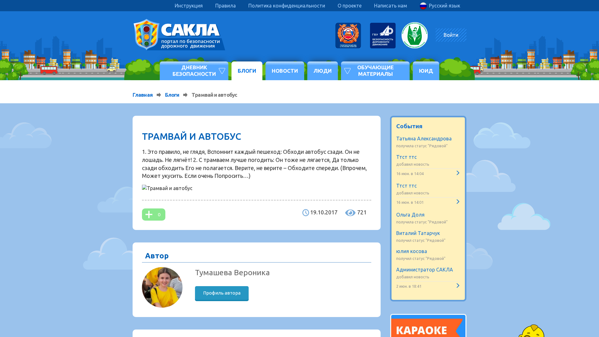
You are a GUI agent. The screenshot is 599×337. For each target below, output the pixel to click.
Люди (323, 71)
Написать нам (390, 5)
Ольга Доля (410, 214)
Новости (285, 71)
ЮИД (426, 71)
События (409, 126)
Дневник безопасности (194, 70)
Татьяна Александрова (424, 138)
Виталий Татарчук (418, 233)
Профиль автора (222, 292)
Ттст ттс (406, 157)
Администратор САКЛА (424, 269)
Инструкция (189, 5)
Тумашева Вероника (232, 272)
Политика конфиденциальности (286, 5)
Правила (225, 5)
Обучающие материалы (375, 70)
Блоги (247, 71)
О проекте (350, 5)
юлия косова (411, 251)
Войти (451, 35)
